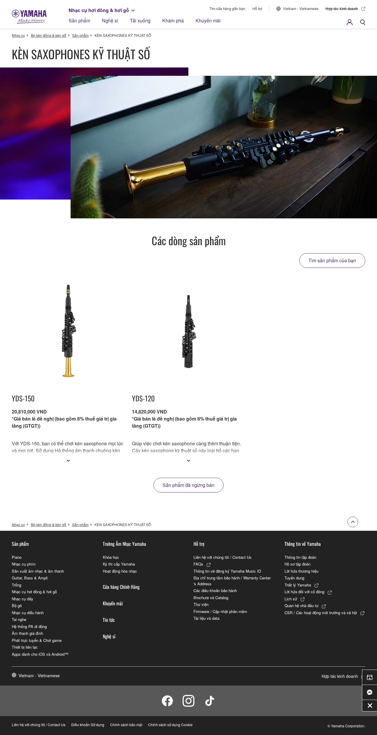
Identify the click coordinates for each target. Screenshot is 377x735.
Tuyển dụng (294, 578)
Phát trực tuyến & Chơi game (37, 640)
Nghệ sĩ (110, 20)
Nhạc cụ (18, 35)
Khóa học (111, 557)
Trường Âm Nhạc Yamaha (124, 543)
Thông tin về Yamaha (303, 543)
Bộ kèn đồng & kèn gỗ (48, 35)
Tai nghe (19, 619)
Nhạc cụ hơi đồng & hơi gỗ (99, 10)
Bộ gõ (17, 605)
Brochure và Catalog (211, 597)
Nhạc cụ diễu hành (28, 612)
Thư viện (201, 604)
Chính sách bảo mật (126, 724)
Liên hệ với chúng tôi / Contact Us (223, 557)
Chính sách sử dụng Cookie (170, 724)
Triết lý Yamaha (298, 585)
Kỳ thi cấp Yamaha (119, 564)
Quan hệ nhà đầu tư (301, 605)
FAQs (198, 564)
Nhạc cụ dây (22, 598)
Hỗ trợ (257, 8)
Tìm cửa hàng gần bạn (227, 8)
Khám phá (173, 20)
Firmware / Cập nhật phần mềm (220, 611)
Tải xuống (140, 20)
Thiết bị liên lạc (25, 647)
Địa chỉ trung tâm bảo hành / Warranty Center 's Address (232, 580)
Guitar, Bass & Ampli (30, 578)
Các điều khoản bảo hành (215, 590)
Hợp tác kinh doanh (341, 8)
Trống (16, 585)
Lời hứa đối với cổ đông (304, 591)
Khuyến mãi (208, 20)
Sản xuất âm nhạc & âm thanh (38, 571)
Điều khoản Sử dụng (87, 724)
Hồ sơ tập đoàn (297, 564)
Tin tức (109, 619)
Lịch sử (291, 598)
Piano (17, 557)
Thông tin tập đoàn (300, 557)
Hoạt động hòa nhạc (120, 571)
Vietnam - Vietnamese (300, 8)
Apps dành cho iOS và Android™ (40, 654)
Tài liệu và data (206, 618)
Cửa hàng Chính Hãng (121, 586)
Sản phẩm (79, 20)
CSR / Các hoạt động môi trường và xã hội (321, 612)
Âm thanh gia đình (27, 633)
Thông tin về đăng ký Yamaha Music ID (227, 571)
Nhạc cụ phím (24, 564)
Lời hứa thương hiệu (301, 571)
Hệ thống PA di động (29, 626)
